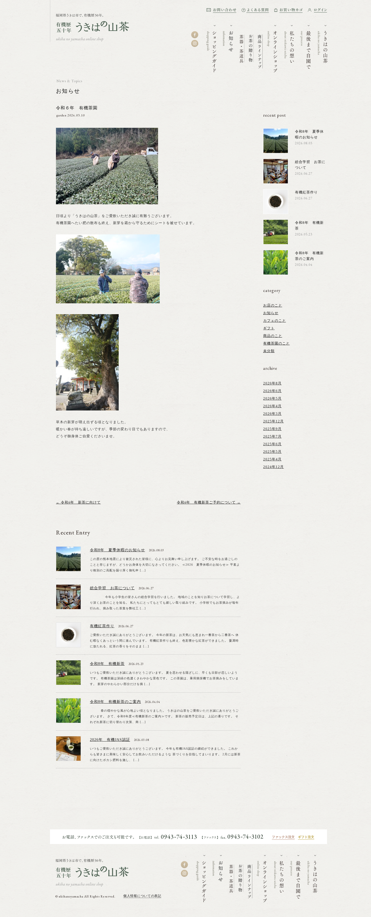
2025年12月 (273, 421)
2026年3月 (272, 414)
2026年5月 (272, 398)
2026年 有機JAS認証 (110, 740)
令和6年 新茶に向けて (78, 502)
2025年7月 (272, 436)
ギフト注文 (306, 837)
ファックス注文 (283, 837)
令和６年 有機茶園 (77, 108)
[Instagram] (194, 43)
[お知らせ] (228, 38)
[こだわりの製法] (305, 47)
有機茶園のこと (276, 343)
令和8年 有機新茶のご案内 (115, 702)
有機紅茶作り (102, 626)
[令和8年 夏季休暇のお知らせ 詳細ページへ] (68, 568)
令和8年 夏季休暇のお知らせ (117, 550)
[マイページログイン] (317, 10)
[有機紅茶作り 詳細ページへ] (68, 644)
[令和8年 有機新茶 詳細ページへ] (68, 682)
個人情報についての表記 (142, 896)
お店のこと (272, 305)
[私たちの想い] (289, 44)
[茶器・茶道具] (241, 46)
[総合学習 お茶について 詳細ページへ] (68, 606)
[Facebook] (194, 34)
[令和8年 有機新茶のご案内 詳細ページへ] (68, 720)
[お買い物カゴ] (288, 10)
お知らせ (68, 91)
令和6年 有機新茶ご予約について (209, 502)
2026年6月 (272, 391)
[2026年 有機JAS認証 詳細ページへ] (68, 758)
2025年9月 (272, 429)
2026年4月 (272, 406)
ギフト (269, 328)
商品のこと (272, 335)
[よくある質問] (255, 10)
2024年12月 (273, 467)
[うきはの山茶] (89, 40)
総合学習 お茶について (112, 588)
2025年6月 (272, 444)
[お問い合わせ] (221, 10)
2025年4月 (272, 459)
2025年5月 (272, 452)
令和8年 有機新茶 (107, 664)
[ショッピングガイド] (211, 49)
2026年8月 (272, 383)
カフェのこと (274, 320)
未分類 (269, 351)
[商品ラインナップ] (260, 48)
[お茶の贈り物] (251, 45)
